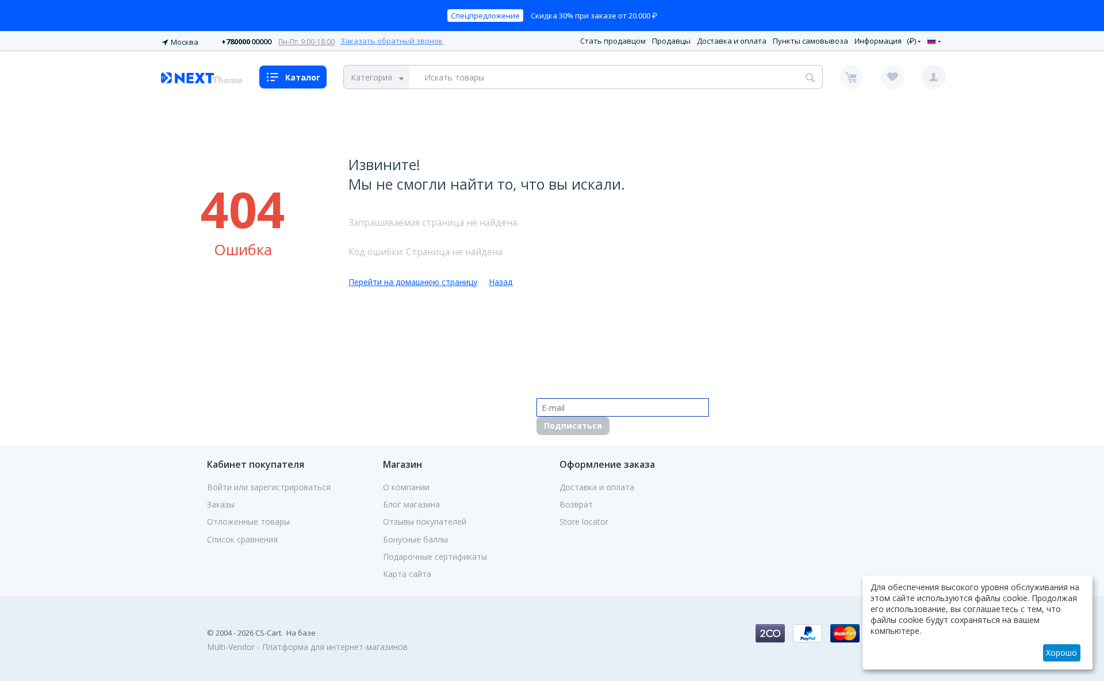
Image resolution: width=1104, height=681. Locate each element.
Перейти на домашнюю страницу (412, 281)
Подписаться (573, 425)
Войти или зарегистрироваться (269, 487)
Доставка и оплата (731, 41)
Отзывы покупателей (424, 522)
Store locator (583, 522)
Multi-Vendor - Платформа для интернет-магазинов (307, 646)
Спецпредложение (485, 15)
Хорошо (1061, 652)
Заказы (221, 504)
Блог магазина (411, 504)
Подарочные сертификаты (435, 557)
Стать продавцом (613, 41)
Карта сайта (407, 574)
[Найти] (811, 77)
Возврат (576, 504)
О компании (406, 487)
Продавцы (671, 41)
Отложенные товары (248, 522)
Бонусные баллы (415, 539)
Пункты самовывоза (810, 41)
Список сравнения (242, 539)
